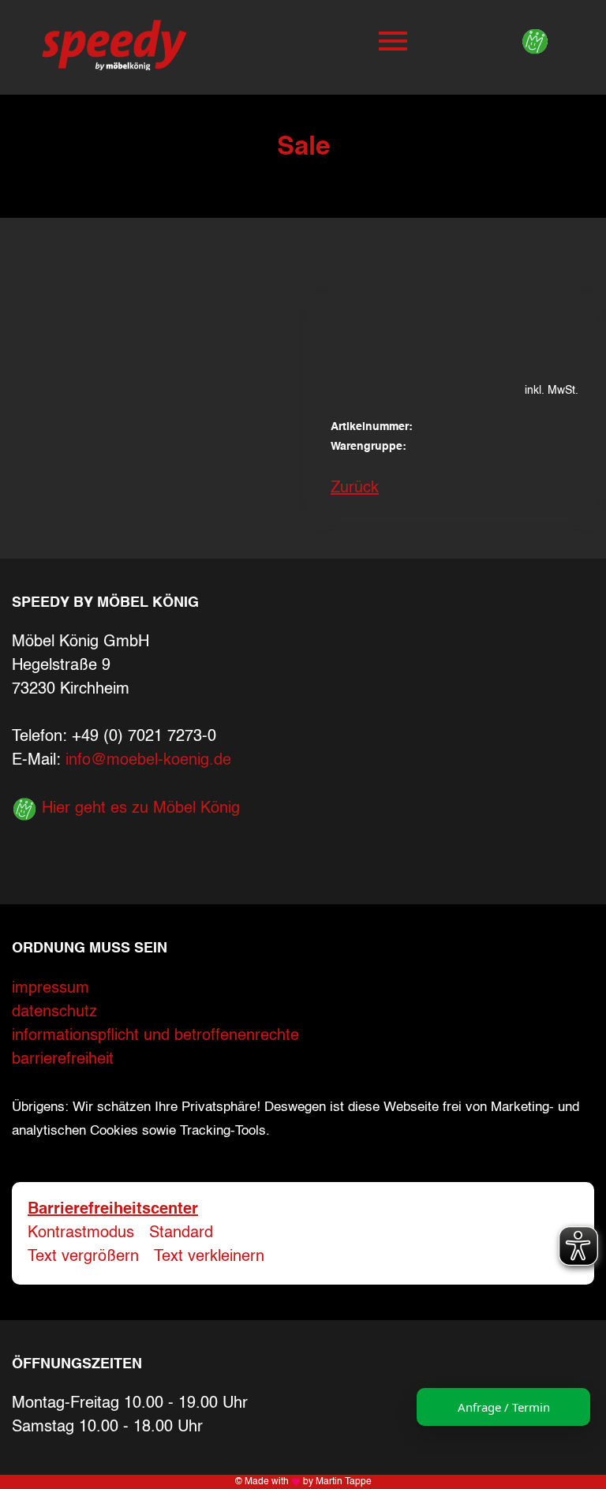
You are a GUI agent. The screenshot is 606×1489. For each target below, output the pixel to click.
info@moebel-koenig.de (148, 761)
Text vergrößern (83, 1257)
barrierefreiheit (63, 1060)
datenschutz (54, 1012)
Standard (181, 1233)
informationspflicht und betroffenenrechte (155, 1036)
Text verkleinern (209, 1257)
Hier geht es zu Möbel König (138, 809)
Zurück (355, 488)
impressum (50, 989)
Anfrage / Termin (504, 1407)
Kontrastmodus (81, 1233)
